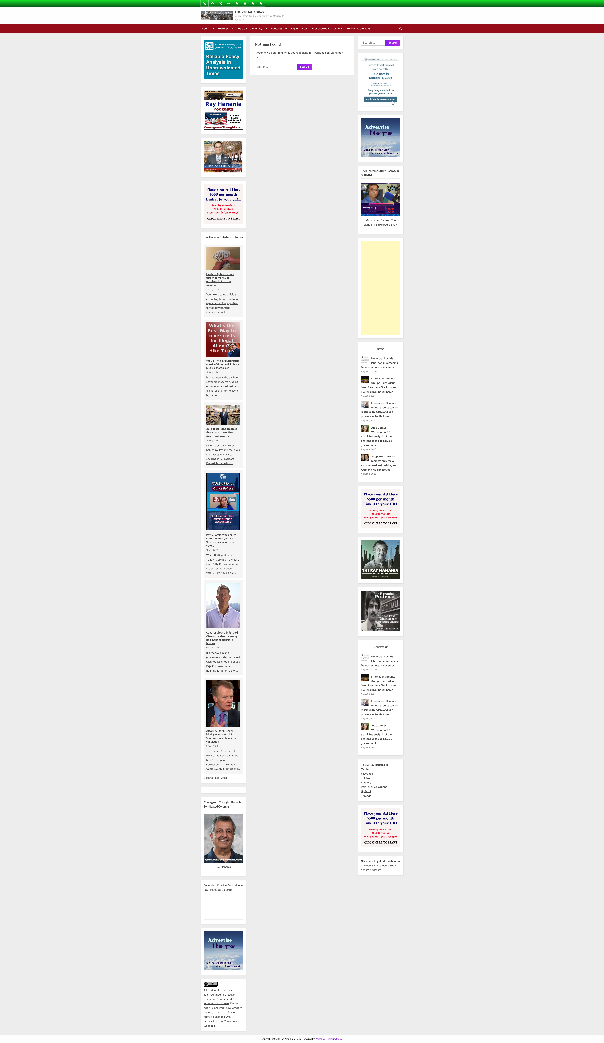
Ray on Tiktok (299, 28)
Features (223, 28)
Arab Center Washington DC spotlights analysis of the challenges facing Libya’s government (376, 436)
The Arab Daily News (249, 12)
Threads (366, 795)
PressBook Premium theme (329, 1039)
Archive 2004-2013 (358, 28)
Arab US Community (249, 28)
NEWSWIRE (381, 647)
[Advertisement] (380, 288)
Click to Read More (215, 777)
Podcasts (276, 28)
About (205, 28)
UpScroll (366, 791)
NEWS (381, 349)
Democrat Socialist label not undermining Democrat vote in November (379, 363)
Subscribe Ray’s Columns (327, 28)
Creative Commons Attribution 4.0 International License (219, 999)
